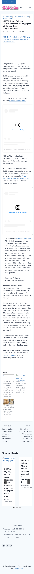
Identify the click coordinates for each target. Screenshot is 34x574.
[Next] (28, 481)
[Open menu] (30, 7)
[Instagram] (10, 545)
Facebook (12, 355)
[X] (7, 545)
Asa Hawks (8, 32)
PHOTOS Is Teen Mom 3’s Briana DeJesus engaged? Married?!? (25, 471)
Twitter (5, 355)
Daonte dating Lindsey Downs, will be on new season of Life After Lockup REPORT (8, 433)
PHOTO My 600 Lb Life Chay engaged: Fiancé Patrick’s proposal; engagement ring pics (8, 482)
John (7, 499)
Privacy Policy (9, 2)
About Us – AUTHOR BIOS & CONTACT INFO (13, 530)
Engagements (7, 17)
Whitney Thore (8, 18)
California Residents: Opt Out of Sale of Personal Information (16, 536)
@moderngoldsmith (23, 238)
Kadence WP (18, 568)
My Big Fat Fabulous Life (21, 17)
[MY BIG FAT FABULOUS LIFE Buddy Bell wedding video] (22, 377)
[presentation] (8, 461)
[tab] (13, 507)
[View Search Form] (21, 7)
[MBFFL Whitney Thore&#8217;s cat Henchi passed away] (8, 402)
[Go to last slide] (5, 481)
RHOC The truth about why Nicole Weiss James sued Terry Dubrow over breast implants (25, 433)
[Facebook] (3, 545)
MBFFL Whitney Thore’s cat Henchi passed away (8, 407)
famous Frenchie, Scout (17, 101)
